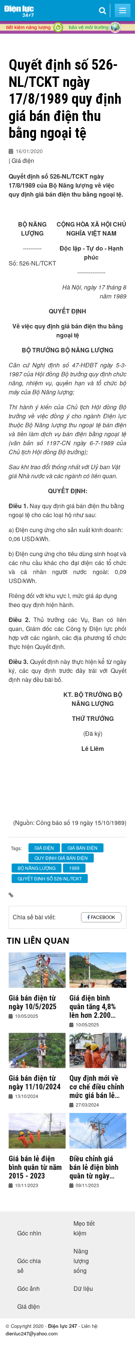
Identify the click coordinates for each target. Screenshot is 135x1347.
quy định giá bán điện (61, 858)
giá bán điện (83, 847)
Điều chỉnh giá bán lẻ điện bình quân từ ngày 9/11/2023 (93, 1167)
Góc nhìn (29, 1233)
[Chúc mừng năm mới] (67, 41)
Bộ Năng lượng (37, 868)
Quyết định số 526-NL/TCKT (50, 878)
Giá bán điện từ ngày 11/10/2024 (34, 1082)
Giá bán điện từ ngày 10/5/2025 (33, 1002)
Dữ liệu (83, 1288)
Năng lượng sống (81, 1261)
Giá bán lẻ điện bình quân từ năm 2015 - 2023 (35, 1167)
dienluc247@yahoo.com (32, 1333)
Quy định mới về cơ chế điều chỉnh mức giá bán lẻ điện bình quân (96, 1087)
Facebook (103, 917)
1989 (74, 868)
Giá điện (28, 1306)
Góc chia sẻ (29, 1265)
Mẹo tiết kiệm (84, 1228)
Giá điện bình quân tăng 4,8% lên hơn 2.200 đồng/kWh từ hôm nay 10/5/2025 (96, 1007)
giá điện (44, 847)
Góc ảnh (28, 1288)
